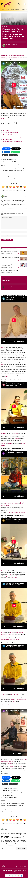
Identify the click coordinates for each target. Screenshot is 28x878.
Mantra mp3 (17, 176)
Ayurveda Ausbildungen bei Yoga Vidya (17, 512)
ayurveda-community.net (8, 834)
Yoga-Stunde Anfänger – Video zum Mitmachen (13, 170)
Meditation (15, 433)
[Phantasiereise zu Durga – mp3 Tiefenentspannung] (23, 265)
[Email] (18, 875)
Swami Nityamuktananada (6, 809)
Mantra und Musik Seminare (9, 134)
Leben (2, 364)
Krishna (9, 574)
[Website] (26, 196)
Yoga (25, 441)
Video (7, 26)
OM (17, 770)
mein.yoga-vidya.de (5, 836)
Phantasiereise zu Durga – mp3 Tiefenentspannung (8, 264)
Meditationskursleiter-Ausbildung (10, 788)
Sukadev (4, 26)
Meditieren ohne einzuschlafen (9, 159)
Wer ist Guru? (6, 130)
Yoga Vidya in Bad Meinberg (11, 503)
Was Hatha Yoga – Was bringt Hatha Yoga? (12, 137)
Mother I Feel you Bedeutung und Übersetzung (13, 168)
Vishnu (15, 696)
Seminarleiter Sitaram (14, 639)
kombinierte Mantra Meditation (7, 805)
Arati (18, 771)
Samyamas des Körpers (8, 795)
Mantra (9, 118)
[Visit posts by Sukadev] (3, 45)
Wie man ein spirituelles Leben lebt (10, 797)
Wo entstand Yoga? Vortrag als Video (9, 270)
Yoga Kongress (22, 502)
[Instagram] (24, 866)
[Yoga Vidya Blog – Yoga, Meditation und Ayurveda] (3, 866)
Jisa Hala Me (12, 569)
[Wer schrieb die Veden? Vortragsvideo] (23, 253)
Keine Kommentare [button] (21, 848)
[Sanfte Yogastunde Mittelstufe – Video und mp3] (23, 259)
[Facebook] (20, 866)
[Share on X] (9, 875)
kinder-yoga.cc (23, 833)
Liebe (13, 509)
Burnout (11, 349)
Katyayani (3, 433)
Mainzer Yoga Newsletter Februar (10, 161)
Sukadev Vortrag (11, 177)
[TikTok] (26, 866)
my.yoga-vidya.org (19, 834)
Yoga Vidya (14, 577)
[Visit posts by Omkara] (3, 287)
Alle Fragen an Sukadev (8, 139)
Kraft (7, 637)
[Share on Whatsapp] (12, 875)
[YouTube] (22, 866)
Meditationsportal (5, 441)
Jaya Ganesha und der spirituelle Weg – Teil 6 (13, 793)
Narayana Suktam (15, 694)
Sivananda (3, 570)
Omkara (9, 286)
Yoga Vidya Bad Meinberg (6, 810)
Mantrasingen (4, 118)
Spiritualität (10, 443)
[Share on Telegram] (15, 875)
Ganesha (9, 634)
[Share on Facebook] (6, 875)
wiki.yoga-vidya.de (5, 704)
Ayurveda (3, 443)
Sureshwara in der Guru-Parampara (10, 132)
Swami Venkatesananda (18, 809)
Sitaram (3, 632)
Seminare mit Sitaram (21, 699)
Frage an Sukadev (10, 176)
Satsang (12, 632)
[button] (2, 4)
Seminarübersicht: (5, 639)
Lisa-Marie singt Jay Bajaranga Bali (10, 790)
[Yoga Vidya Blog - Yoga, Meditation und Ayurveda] (7, 4)
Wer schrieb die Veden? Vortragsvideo (9, 251)
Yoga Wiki (18, 703)
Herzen (7, 697)
